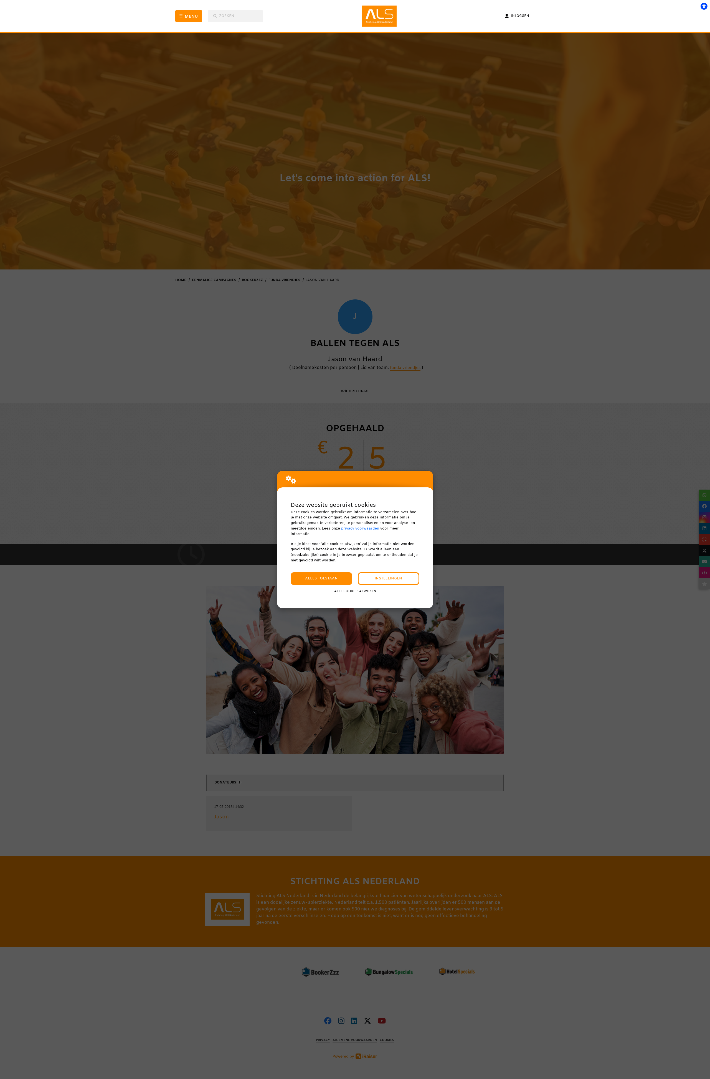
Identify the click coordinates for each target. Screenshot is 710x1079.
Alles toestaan (321, 578)
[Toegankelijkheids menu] (704, 6)
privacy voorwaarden (360, 528)
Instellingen (388, 578)
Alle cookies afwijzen (355, 591)
